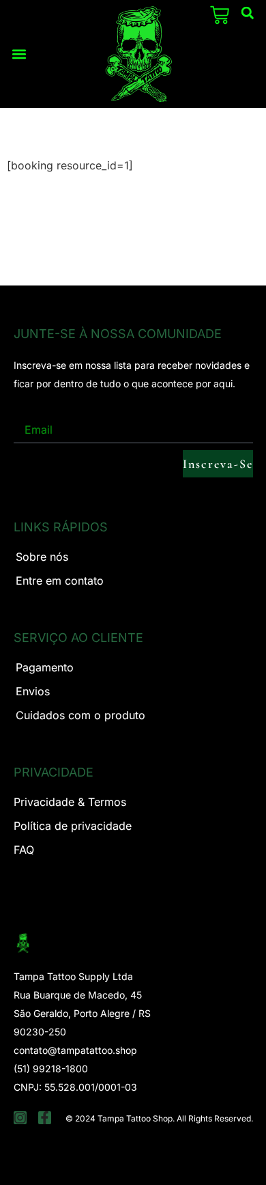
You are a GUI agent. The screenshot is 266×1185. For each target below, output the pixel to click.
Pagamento (45, 667)
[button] (19, 53)
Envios (33, 691)
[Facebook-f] (44, 1117)
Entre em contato (60, 580)
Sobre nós (42, 556)
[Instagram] (20, 1117)
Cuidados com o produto (80, 715)
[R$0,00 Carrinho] (219, 15)
